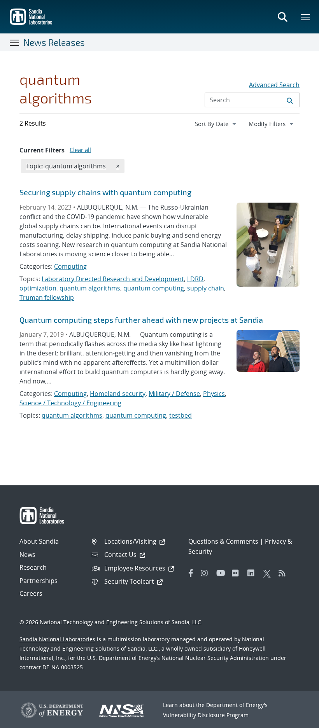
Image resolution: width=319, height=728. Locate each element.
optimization (37, 288)
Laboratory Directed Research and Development (113, 279)
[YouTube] (222, 573)
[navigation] (216, 123)
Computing (70, 266)
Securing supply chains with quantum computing (105, 192)
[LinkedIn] (253, 573)
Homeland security (117, 393)
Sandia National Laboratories (57, 639)
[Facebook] (191, 573)
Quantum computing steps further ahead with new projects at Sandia (141, 319)
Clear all (80, 150)
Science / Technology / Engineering (70, 403)
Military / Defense (174, 393)
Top (295, 719)
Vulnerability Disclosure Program (206, 715)
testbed (180, 415)
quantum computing (153, 288)
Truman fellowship (46, 297)
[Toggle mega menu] (305, 16)
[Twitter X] (269, 573)
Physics (214, 393)
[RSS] (284, 573)
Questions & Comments (223, 541)
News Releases (54, 42)
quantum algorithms (90, 288)
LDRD (195, 279)
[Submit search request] (290, 100)
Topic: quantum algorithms (66, 165)
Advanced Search (274, 84)
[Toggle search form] (282, 16)
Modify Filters (274, 123)
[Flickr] (238, 573)
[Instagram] (206, 573)
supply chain (205, 288)
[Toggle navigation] (14, 42)
